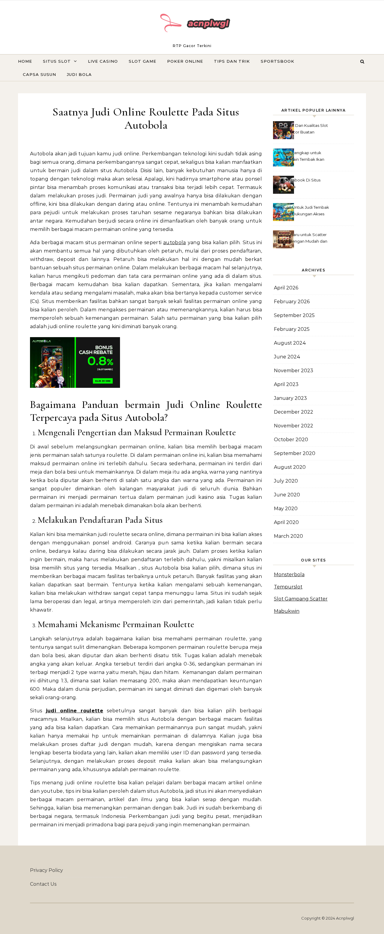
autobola (174, 242)
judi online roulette (74, 711)
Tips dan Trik (232, 61)
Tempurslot (288, 587)
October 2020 (291, 439)
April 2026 (286, 288)
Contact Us (43, 884)
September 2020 (294, 453)
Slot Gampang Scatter (301, 599)
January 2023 (290, 398)
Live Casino (103, 61)
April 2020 (286, 522)
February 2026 (292, 301)
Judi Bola (79, 74)
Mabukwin (286, 611)
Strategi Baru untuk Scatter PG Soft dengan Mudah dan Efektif (300, 238)
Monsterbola (289, 574)
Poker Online (185, 61)
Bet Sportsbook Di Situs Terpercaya (297, 183)
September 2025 (294, 315)
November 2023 (293, 370)
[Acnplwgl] (192, 24)
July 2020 (286, 481)
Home (25, 61)
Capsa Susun (39, 74)
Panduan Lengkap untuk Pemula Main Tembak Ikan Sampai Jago (299, 156)
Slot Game (142, 61)
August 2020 (290, 467)
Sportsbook (277, 61)
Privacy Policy (46, 870)
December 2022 (293, 412)
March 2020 (288, 536)
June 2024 (287, 357)
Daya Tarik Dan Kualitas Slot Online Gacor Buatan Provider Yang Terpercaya (301, 129)
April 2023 (286, 384)
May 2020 (286, 508)
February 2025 (292, 329)
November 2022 (293, 426)
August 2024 (290, 343)
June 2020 (287, 495)
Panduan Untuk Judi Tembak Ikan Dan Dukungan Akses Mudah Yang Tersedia (301, 211)
